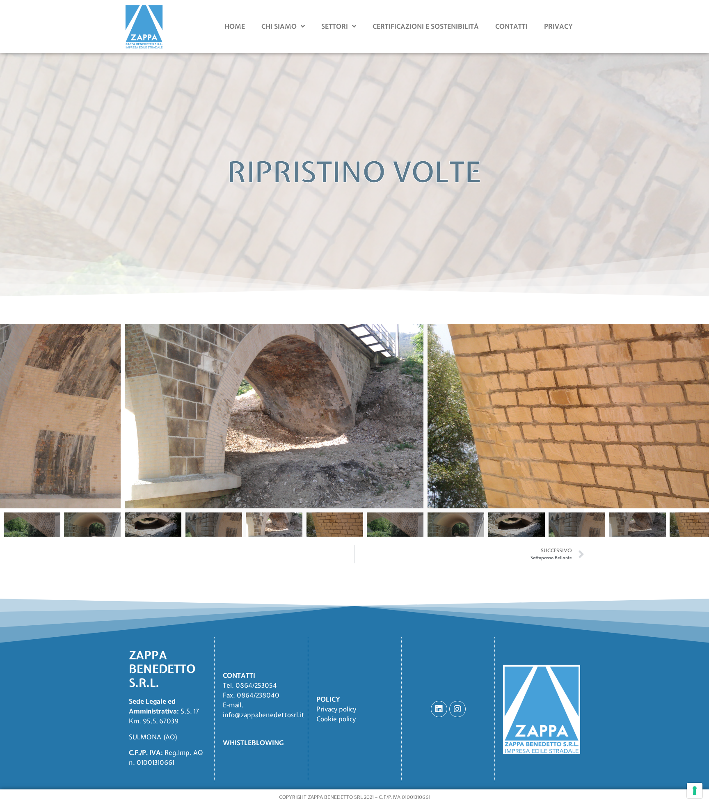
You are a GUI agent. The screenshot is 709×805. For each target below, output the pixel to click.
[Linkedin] (439, 709)
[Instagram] (457, 709)
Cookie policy (336, 718)
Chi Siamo (279, 26)
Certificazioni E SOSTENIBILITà (426, 26)
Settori (334, 26)
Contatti (511, 26)
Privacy (558, 26)
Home (234, 26)
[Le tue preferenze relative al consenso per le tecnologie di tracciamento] (694, 790)
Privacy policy (336, 709)
